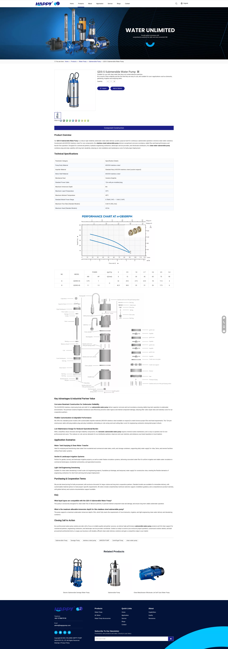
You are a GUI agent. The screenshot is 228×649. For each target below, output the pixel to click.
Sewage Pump (75, 540)
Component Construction (114, 128)
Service (110, 3)
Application (99, 3)
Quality (151, 615)
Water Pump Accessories (103, 618)
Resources (152, 618)
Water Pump (98, 612)
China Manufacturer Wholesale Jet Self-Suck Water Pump (152, 592)
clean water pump (131, 540)
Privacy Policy (65, 643)
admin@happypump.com (62, 625)
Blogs (119, 3)
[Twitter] (64, 632)
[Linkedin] (60, 632)
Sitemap (56, 643)
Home (72, 3)
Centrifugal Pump (117, 540)
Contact (127, 3)
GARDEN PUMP (104, 540)
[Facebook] (56, 632)
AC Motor (98, 615)
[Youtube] (69, 632)
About (90, 3)
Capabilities (152, 612)
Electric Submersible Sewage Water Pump (76, 592)
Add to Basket (117, 88)
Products (81, 3)
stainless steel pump (89, 540)
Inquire (104, 88)
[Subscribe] (171, 639)
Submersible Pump (61, 540)
